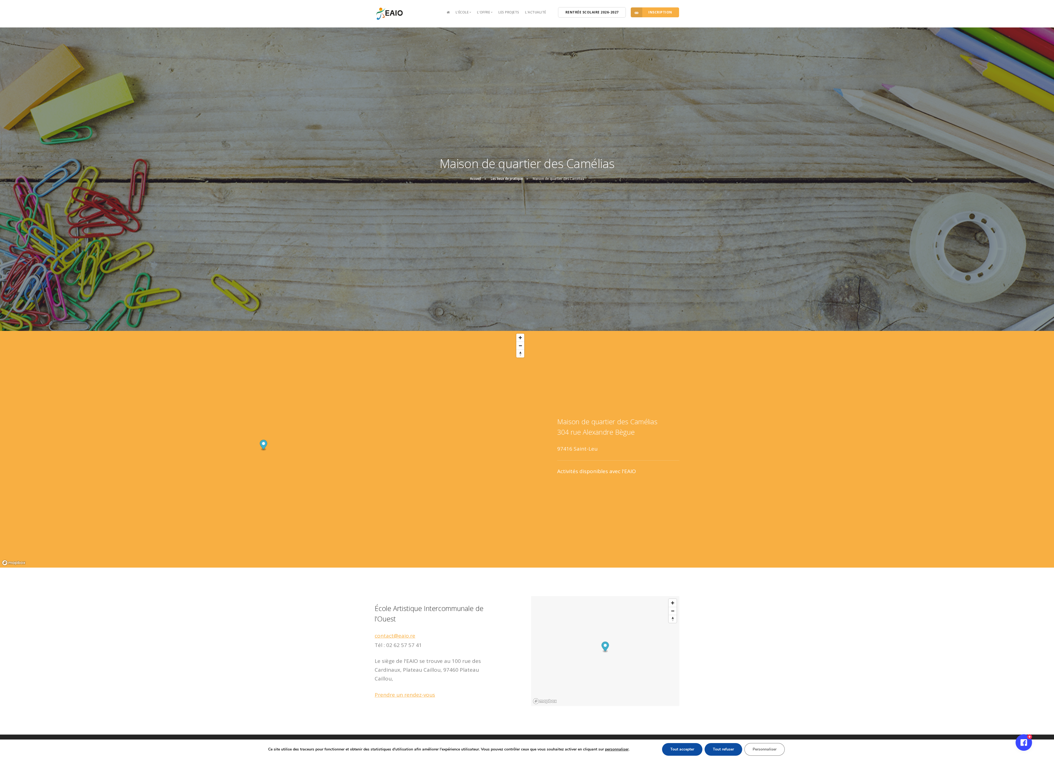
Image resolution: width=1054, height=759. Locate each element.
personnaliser (617, 749)
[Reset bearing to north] (520, 354)
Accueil (475, 178)
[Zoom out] (520, 346)
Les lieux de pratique (507, 178)
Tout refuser (723, 749)
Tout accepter (682, 749)
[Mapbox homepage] (14, 563)
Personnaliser (765, 749)
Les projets (508, 12)
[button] (263, 445)
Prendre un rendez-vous (405, 694)
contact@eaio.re (395, 635)
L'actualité (535, 12)
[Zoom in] (520, 338)
